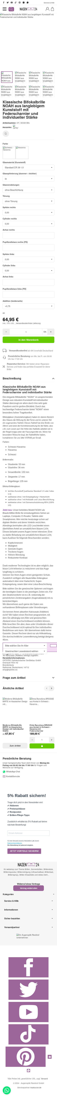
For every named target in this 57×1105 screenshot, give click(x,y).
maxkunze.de (35, 1087)
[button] (28, 378)
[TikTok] (16, 2)
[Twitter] (8, 2)
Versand (44, 1078)
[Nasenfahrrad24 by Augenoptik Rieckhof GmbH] (28, 9)
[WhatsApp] (28, 2)
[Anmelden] (47, 9)
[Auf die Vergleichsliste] (6, 134)
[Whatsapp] (7, 1090)
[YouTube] (12, 2)
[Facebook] (4, 2)
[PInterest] (20, 2)
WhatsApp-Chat (13, 771)
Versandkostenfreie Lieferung (28, 323)
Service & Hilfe (49, 2)
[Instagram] (24, 2)
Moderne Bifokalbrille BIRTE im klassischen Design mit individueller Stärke (13, 728)
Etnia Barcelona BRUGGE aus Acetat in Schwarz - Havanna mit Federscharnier (41, 728)
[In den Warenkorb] (42, 745)
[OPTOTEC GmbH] (16, 127)
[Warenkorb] (52, 9)
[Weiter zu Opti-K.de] (28, 935)
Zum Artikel (15, 745)
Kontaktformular (13, 776)
